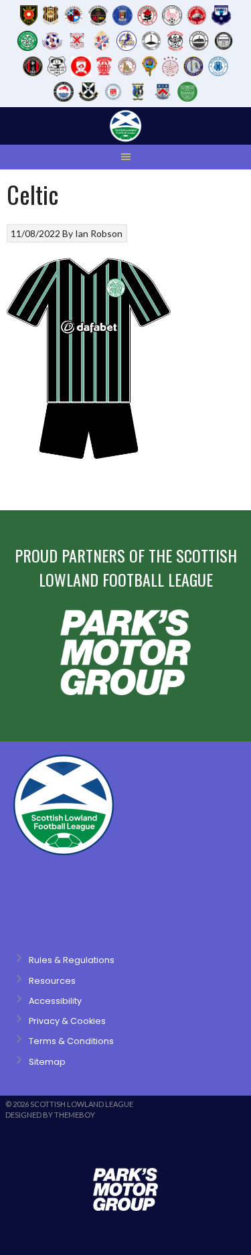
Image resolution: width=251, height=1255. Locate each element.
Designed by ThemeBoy (50, 1114)
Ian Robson (98, 233)
